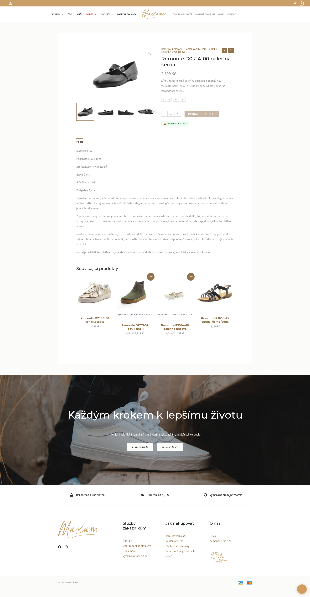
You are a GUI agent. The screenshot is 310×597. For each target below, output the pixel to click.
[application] (61, 14)
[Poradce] (302, 589)
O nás (213, 536)
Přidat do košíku (202, 114)
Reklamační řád (174, 541)
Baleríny (166, 49)
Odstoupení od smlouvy (137, 546)
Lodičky (212, 49)
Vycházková (179, 51)
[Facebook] (59, 546)
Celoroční (177, 49)
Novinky (166, 51)
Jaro (204, 49)
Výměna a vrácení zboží (136, 556)
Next (154, 111)
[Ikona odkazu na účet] (10, 3)
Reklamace (129, 551)
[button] (295, 3)
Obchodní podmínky (177, 546)
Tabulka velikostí (175, 536)
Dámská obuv (192, 49)
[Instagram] (66, 546)
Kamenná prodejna (220, 541)
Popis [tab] (79, 142)
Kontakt (127, 541)
